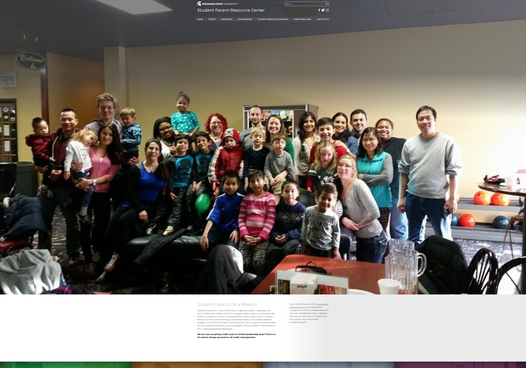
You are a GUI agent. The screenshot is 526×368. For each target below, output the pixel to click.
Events (212, 19)
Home (200, 19)
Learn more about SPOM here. (218, 328)
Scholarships (245, 19)
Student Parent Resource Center (231, 10)
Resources (226, 19)
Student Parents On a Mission (273, 19)
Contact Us (323, 19)
